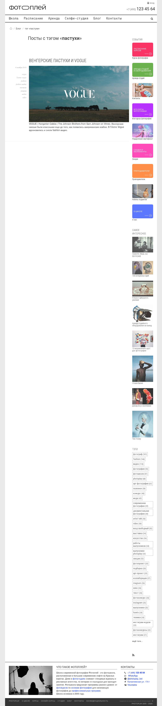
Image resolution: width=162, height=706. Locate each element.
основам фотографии (81, 687)
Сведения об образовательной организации (135, 701)
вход (151, 2)
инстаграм (140, 635)
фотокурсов (62, 687)
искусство (140, 538)
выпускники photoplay (139, 552)
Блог (97, 18)
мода (137, 498)
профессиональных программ (86, 690)
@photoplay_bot (135, 678)
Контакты (114, 18)
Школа (14, 18)
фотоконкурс (141, 598)
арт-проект (140, 573)
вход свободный (142, 528)
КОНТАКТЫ (79, 701)
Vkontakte (132, 684)
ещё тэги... (137, 640)
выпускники (140, 607)
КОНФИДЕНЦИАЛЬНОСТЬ (97, 701)
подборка (139, 568)
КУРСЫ (35, 701)
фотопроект (140, 563)
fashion (23, 81)
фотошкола (140, 474)
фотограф (140, 454)
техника (138, 617)
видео (24, 94)
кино (137, 588)
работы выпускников (141, 544)
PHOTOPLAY (14, 701)
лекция (138, 558)
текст (137, 593)
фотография (140, 469)
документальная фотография (141, 512)
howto (137, 612)
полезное (139, 488)
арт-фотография (142, 483)
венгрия (23, 91)
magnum (139, 583)
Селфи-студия (76, 18)
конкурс (138, 493)
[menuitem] (13, 18)
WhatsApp (133, 675)
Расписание (33, 18)
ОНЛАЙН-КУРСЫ (48, 701)
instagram (139, 602)
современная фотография (140, 504)
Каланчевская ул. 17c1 (139, 681)
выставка (139, 533)
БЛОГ (69, 701)
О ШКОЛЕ (26, 701)
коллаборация (141, 578)
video (24, 97)
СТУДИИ (61, 701)
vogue (24, 74)
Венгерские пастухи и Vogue (57, 60)
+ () (136, 672)
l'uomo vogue (21, 77)
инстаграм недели (141, 623)
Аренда (54, 18)
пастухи (23, 87)
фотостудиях (79, 678)
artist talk (139, 518)
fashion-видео (21, 84)
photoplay (139, 478)
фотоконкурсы (142, 630)
